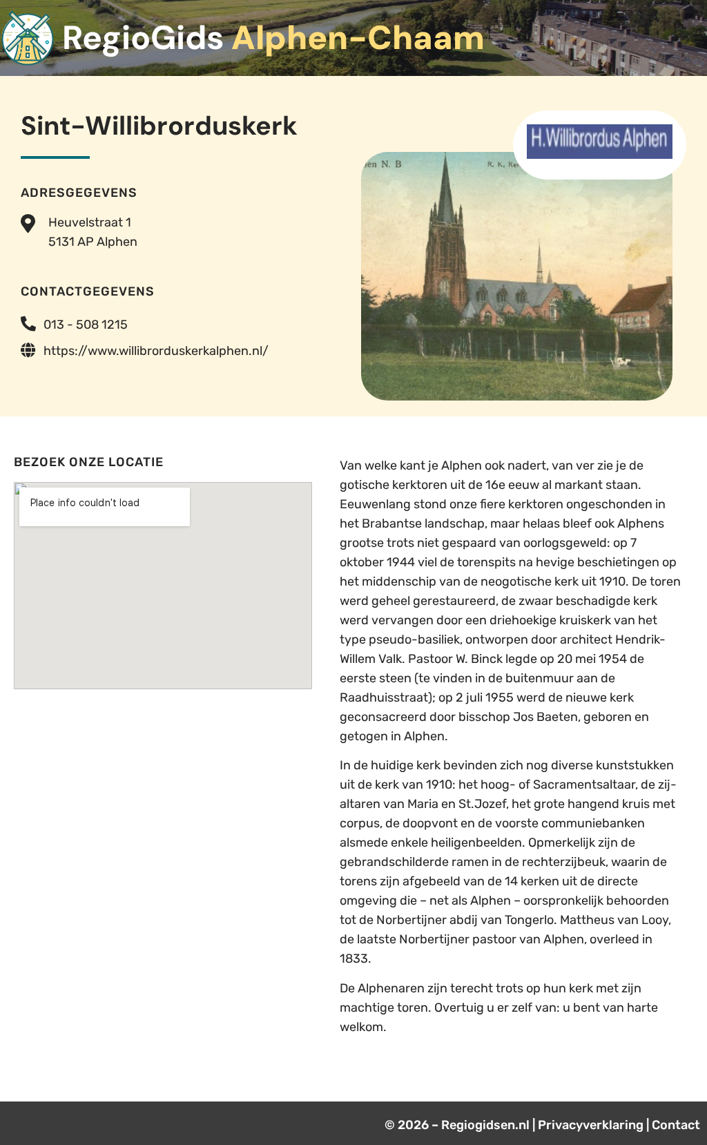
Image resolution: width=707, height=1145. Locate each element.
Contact (676, 1125)
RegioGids (273, 37)
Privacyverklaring (590, 1125)
